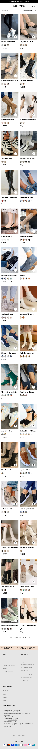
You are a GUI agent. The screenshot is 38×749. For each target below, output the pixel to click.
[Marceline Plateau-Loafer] (9, 653)
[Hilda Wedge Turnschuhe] (9, 611)
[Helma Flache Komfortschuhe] (28, 692)
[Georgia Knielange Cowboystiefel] (9, 105)
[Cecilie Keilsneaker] (9, 299)
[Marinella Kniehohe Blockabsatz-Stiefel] (28, 338)
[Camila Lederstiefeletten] (28, 260)
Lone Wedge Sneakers (27, 746)
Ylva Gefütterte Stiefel (9, 392)
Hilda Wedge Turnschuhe (9, 625)
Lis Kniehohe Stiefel (26, 236)
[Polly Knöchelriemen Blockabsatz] (28, 27)
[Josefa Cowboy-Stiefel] (28, 653)
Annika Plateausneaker (9, 275)
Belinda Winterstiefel (8, 42)
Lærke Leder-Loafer (26, 197)
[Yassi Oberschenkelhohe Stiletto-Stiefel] (9, 182)
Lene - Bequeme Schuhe (27, 509)
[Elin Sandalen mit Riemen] (28, 416)
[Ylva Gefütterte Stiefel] (9, 377)
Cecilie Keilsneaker (7, 314)
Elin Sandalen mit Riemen (28, 431)
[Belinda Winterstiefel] (9, 27)
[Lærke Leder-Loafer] (28, 182)
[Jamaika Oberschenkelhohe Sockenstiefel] (9, 692)
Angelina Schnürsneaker (28, 470)
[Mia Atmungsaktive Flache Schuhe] (28, 377)
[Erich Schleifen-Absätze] (28, 105)
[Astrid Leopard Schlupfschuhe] (9, 494)
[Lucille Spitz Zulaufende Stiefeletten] (28, 143)
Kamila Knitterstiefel (27, 80)
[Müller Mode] (19, 6)
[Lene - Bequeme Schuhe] (28, 494)
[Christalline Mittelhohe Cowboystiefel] (28, 533)
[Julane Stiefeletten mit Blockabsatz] (28, 299)
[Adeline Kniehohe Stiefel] (9, 533)
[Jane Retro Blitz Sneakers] (9, 416)
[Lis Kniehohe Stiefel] (28, 221)
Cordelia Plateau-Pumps (28, 625)
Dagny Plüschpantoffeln (9, 80)
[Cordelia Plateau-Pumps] (28, 611)
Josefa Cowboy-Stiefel (27, 668)
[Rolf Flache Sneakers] (9, 731)
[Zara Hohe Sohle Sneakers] (9, 143)
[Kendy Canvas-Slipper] (28, 572)
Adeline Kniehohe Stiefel (9, 548)
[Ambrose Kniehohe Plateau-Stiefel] (9, 572)
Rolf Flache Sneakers (8, 746)
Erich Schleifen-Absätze (28, 119)
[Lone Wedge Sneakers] (28, 731)
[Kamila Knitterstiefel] (28, 66)
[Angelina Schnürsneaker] (28, 455)
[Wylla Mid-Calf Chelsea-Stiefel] (9, 455)
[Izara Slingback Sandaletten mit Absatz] (9, 221)
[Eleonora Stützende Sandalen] (9, 338)
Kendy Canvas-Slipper (27, 586)
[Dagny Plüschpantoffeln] (9, 66)
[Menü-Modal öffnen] (2, 6)
